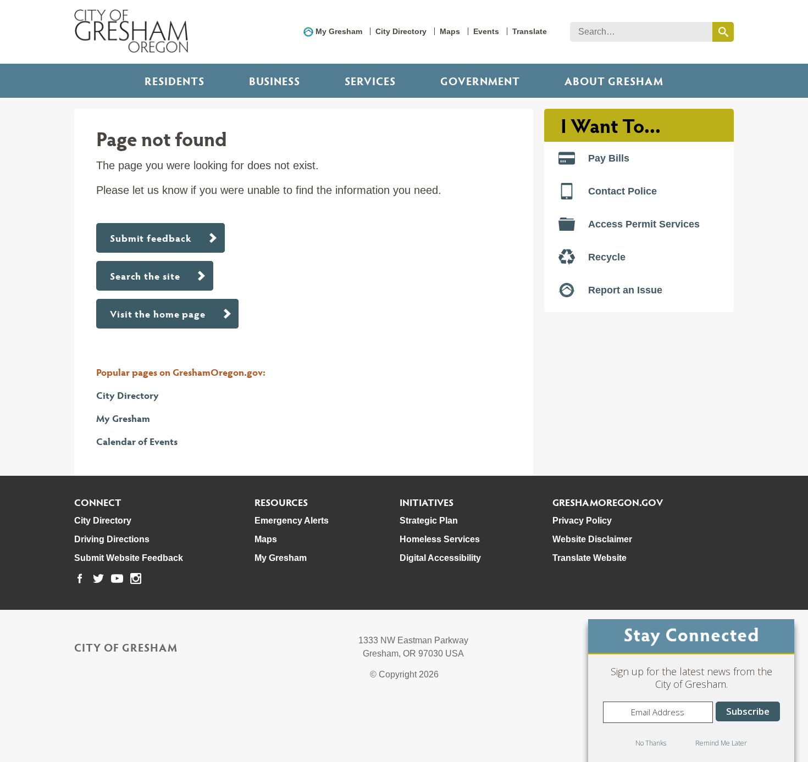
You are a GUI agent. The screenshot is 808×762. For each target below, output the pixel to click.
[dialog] (691, 690)
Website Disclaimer (592, 539)
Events (486, 31)
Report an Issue (625, 290)
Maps (450, 31)
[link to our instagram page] (136, 578)
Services (370, 80)
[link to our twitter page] (98, 578)
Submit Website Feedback (128, 558)
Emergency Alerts (291, 520)
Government (480, 80)
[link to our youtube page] (117, 578)
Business (274, 80)
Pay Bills (608, 158)
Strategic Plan (429, 520)
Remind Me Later (721, 743)
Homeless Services (440, 539)
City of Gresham (126, 647)
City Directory (401, 31)
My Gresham (339, 31)
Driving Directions (112, 539)
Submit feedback (151, 237)
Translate (529, 31)
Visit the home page (158, 313)
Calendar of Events (137, 441)
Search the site (145, 275)
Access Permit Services (644, 224)
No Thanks (650, 743)
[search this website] (723, 32)
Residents (174, 80)
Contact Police (622, 191)
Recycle (607, 257)
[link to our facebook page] (80, 578)
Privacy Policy (582, 520)
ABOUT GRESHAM (614, 80)
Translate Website (589, 558)
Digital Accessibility (440, 558)
